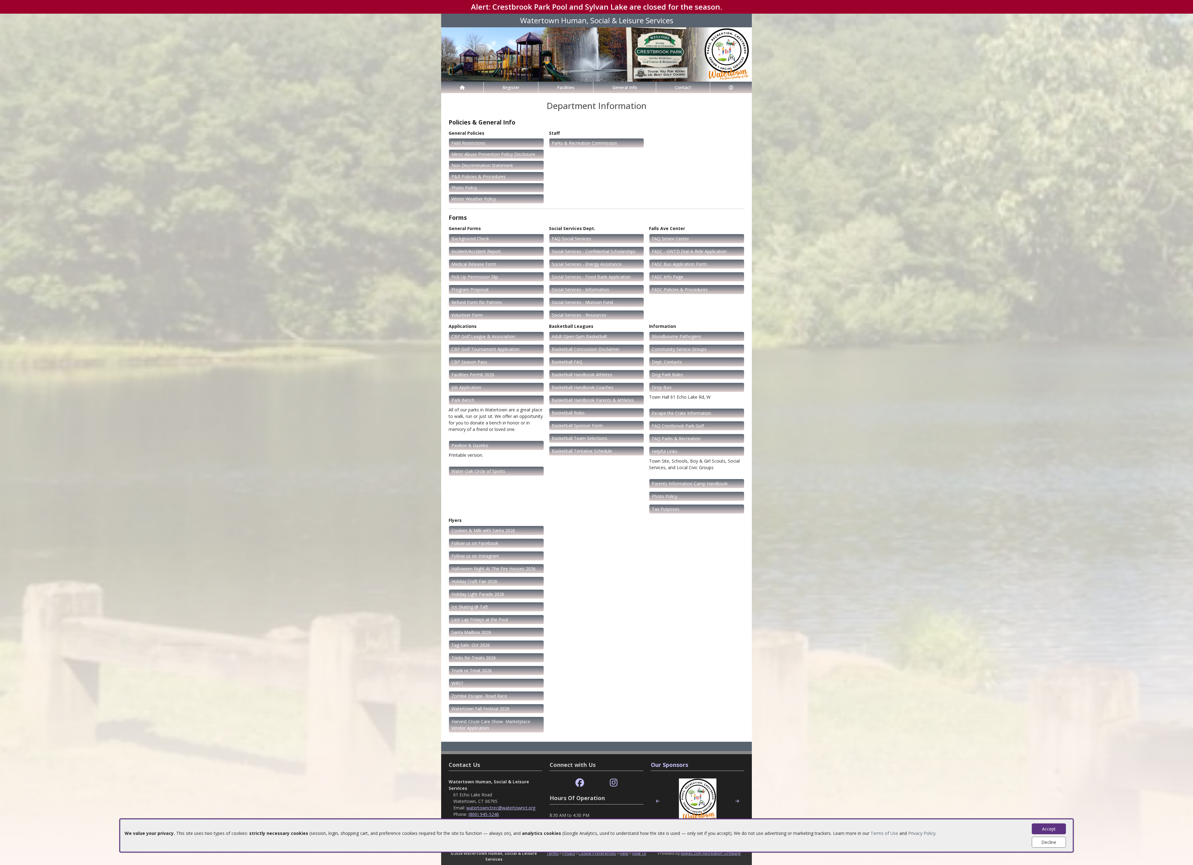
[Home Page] (462, 87)
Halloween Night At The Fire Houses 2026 (493, 569)
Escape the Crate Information (681, 413)
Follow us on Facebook (474, 543)
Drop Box (661, 387)
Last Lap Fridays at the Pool (479, 620)
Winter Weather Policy (473, 199)
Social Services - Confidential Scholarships (594, 251)
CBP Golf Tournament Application (485, 349)
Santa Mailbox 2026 (471, 632)
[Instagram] (614, 782)
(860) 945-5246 (484, 814)
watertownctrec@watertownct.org (500, 808)
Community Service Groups (679, 349)
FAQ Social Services (571, 239)
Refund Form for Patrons (476, 302)
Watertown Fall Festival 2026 (480, 709)
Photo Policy (464, 188)
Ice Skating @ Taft (469, 607)
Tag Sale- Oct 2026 (470, 645)
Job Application (466, 387)
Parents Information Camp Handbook (690, 484)
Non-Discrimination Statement (482, 165)
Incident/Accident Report (476, 251)
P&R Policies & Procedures (478, 176)
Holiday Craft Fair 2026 (474, 581)
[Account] (731, 87)
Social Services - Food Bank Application (591, 277)
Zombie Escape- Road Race (479, 696)
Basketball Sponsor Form (577, 425)
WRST (457, 683)
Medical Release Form (473, 264)
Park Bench (462, 400)
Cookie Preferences (597, 853)
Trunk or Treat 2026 (471, 670)
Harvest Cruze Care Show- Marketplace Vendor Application (490, 724)
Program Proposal (469, 289)
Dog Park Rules (667, 375)
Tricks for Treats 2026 (473, 658)
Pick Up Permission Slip (474, 277)
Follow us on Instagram (475, 556)
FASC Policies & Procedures (680, 289)
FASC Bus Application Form (679, 264)
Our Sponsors (669, 764)
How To (639, 853)
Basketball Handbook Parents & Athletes (593, 400)
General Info (624, 87)
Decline (1048, 842)
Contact (683, 87)
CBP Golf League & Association (483, 336)
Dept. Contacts (667, 362)
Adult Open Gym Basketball (579, 336)
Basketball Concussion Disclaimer (585, 349)
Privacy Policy (921, 833)
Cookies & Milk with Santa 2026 (483, 530)
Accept (1049, 829)
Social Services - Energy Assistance (587, 264)
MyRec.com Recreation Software (711, 853)
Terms (553, 853)
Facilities (565, 87)
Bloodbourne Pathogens (676, 336)
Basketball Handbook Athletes (582, 375)
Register (510, 87)
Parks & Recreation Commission (584, 143)
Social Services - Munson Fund (582, 302)
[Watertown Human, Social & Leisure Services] (596, 54)
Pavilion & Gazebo (469, 445)
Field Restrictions (468, 143)
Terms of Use (884, 833)
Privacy (568, 853)
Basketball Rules (568, 413)
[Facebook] (579, 782)
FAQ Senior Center (670, 239)
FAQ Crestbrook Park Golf (678, 426)
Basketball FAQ (567, 362)
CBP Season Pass (469, 362)
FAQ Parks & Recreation (676, 439)
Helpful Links (664, 451)
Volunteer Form (467, 315)
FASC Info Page (667, 277)
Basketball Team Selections (579, 438)
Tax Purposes (665, 509)
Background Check (470, 239)
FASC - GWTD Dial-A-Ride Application (689, 251)
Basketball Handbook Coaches (582, 387)
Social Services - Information (580, 289)
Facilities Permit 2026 (472, 375)
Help (624, 853)
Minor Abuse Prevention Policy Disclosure (493, 154)
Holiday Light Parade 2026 (477, 594)
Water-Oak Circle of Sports (478, 471)
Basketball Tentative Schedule (582, 451)
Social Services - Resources (579, 315)
